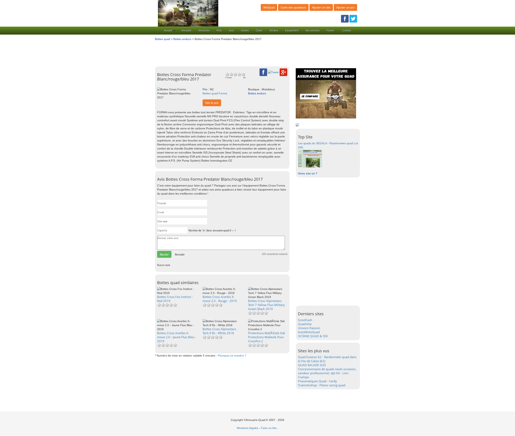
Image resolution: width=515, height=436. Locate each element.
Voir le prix (211, 102)
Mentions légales (247, 428)
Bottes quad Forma (215, 93)
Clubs (259, 30)
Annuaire (186, 30)
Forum (330, 30)
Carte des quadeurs (293, 7)
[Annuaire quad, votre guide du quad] (188, 13)
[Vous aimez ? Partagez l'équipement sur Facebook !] (263, 72)
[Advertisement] (251, 52)
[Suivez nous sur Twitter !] (353, 18)
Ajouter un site (321, 7)
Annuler (180, 254)
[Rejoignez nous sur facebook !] (345, 18)
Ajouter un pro (345, 7)
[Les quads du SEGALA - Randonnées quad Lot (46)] (310, 158)
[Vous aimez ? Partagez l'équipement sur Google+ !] (283, 72)
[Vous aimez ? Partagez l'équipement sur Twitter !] (273, 72)
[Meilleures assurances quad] (326, 93)
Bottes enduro (182, 39)
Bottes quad (162, 39)
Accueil (168, 30)
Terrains (273, 30)
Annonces (204, 30)
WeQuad (269, 7)
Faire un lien (269, 428)
